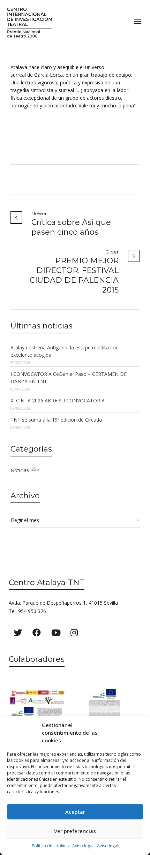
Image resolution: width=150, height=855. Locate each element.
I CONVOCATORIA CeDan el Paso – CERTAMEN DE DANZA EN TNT (68, 378)
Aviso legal (82, 846)
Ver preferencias (75, 830)
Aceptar (75, 811)
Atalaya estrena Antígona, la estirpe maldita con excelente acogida (64, 351)
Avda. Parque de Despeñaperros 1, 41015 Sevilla (63, 602)
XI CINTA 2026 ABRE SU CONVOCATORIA (57, 400)
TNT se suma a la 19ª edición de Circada (56, 419)
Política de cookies (50, 846)
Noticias (24, 470)
